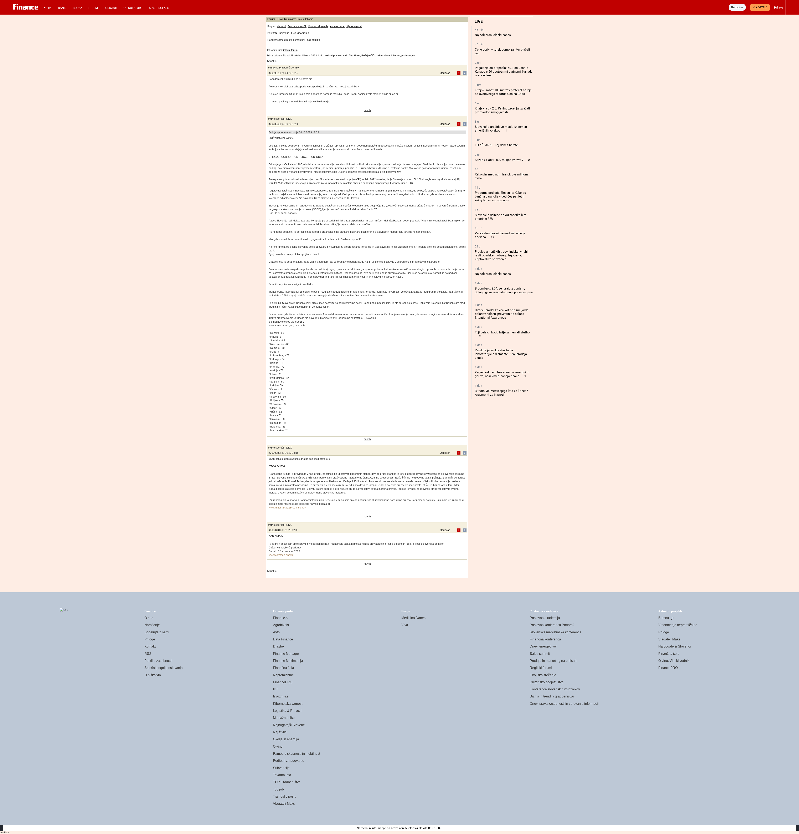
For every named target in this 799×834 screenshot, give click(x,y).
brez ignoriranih (300, 33)
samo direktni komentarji (291, 40)
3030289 (275, 452)
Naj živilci (280, 732)
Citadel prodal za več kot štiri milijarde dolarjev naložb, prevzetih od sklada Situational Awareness (501, 313)
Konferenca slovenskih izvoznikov (555, 689)
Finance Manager (286, 653)
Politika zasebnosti (158, 660)
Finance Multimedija (288, 660)
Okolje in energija (286, 739)
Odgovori (445, 73)
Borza (77, 8)
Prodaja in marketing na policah (553, 660)
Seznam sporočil (297, 26)
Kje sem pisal (354, 26)
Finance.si (280, 618)
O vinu (278, 746)
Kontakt (150, 646)
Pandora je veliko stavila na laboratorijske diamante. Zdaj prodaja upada (501, 354)
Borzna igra (666, 618)
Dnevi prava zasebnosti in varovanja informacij (564, 703)
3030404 (275, 530)
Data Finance (283, 639)
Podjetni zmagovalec (288, 760)
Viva (404, 625)
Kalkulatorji (133, 8)
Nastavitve (290, 19)
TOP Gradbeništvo (286, 782)
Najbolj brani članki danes (493, 35)
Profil (281, 19)
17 (492, 237)
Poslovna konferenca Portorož (552, 625)
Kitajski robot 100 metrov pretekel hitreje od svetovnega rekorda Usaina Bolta (503, 92)
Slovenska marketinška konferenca (555, 632)
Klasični (281, 26)
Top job (278, 789)
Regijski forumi (541, 668)
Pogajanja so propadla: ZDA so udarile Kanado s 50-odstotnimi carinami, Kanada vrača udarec (503, 71)
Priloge (149, 639)
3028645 (275, 124)
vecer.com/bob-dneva (281, 555)
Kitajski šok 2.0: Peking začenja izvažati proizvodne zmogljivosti (502, 110)
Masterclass (159, 8)
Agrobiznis (281, 625)
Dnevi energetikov (543, 646)
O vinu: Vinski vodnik (673, 660)
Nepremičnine (283, 675)
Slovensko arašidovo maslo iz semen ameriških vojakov (501, 128)
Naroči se (737, 7)
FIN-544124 (275, 67)
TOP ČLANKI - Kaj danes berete (496, 145)
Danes (62, 8)
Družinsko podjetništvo (546, 682)
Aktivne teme (337, 26)
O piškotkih (152, 675)
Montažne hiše (284, 718)
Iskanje (309, 19)
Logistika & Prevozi (287, 710)
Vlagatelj (760, 7)
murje (271, 118)
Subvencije (281, 768)
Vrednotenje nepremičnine (677, 625)
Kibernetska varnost (287, 703)
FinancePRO (282, 682)
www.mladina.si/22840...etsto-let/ (287, 507)
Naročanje (152, 625)
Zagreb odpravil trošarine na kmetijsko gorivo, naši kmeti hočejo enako (502, 374)
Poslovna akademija (545, 618)
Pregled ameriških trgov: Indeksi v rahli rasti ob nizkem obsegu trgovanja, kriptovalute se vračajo (502, 255)
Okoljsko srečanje (543, 675)
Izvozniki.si (281, 696)
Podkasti (110, 8)
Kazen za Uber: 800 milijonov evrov (499, 160)
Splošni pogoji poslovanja (163, 668)
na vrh (367, 110)
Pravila (301, 19)
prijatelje (284, 33)
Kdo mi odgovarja (318, 26)
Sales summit (540, 653)
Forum (93, 8)
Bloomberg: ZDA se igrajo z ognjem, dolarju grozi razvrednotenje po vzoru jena (504, 290)
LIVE (49, 8)
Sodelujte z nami (156, 632)
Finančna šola (283, 668)
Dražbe (278, 646)
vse (275, 33)
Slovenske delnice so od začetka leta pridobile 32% (500, 217)
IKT (275, 689)
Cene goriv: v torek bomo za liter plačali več (502, 51)
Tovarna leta (282, 775)
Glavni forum (290, 50)
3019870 (275, 73)
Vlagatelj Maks (284, 803)
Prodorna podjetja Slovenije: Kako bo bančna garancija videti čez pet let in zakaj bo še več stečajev (500, 196)
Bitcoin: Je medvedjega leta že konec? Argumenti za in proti (501, 392)
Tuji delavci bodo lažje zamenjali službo (502, 332)
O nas (148, 618)
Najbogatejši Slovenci (289, 725)
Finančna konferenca (545, 639)
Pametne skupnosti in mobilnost (296, 753)
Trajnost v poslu (284, 796)
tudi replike (313, 40)
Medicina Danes (413, 618)
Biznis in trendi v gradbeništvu (552, 696)
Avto (276, 632)
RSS (147, 653)
